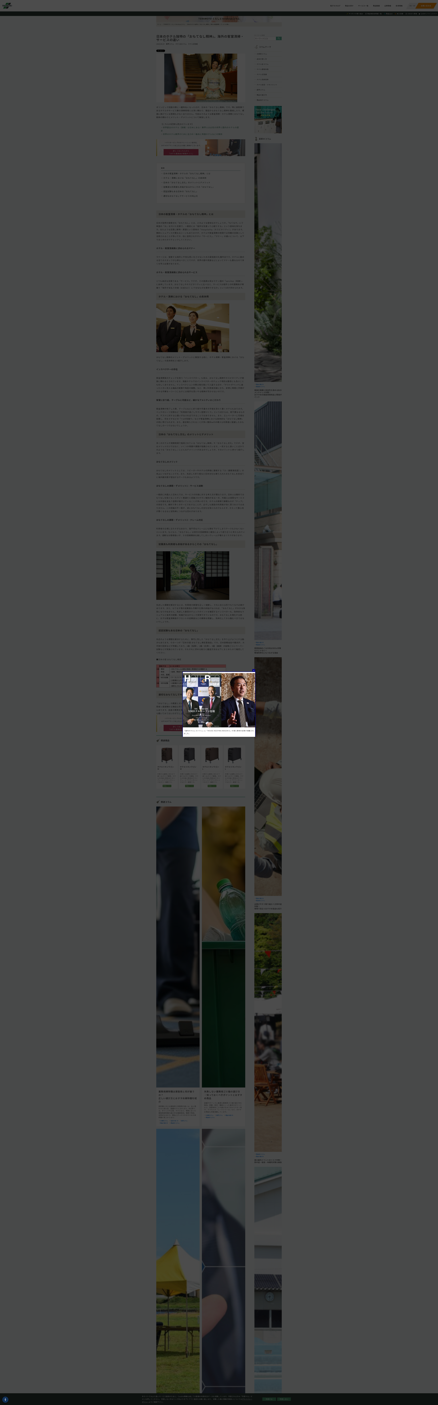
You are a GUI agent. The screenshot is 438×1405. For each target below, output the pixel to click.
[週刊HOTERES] (219, 673)
